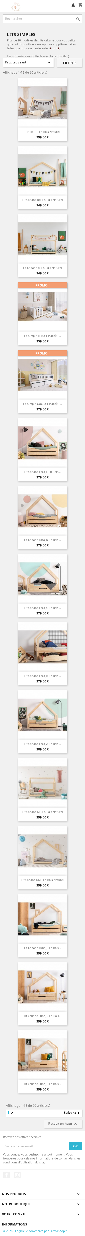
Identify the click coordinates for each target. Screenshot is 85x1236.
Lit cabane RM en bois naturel (42, 200)
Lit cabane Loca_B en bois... (42, 676)
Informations (14, 1224)
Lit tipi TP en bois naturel (43, 132)
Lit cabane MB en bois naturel (42, 812)
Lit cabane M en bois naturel (42, 268)
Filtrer (69, 63)
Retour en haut (63, 1124)
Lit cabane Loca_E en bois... (42, 472)
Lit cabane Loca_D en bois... (42, 540)
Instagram (17, 1175)
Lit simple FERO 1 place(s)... (42, 336)
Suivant (72, 1113)
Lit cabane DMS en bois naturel (42, 880)
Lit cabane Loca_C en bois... (42, 608)
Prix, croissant (28, 62)
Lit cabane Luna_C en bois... (42, 1084)
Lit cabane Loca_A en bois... (42, 744)
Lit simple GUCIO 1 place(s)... (42, 404)
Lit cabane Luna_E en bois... (42, 948)
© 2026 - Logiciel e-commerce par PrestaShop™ (35, 1231)
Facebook (6, 1175)
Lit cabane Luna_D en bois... (42, 1016)
